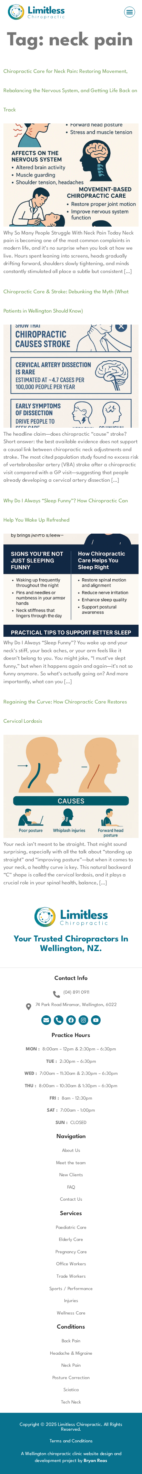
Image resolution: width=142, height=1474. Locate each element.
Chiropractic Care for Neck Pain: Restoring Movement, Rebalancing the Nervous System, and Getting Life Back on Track (70, 91)
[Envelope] (46, 1020)
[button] (129, 12)
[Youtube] (96, 1020)
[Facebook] (71, 1020)
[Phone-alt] (58, 1020)
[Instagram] (83, 1020)
